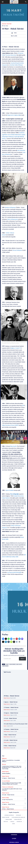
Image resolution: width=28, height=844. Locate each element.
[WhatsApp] (3, 39)
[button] (2, 2)
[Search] (26, 2)
